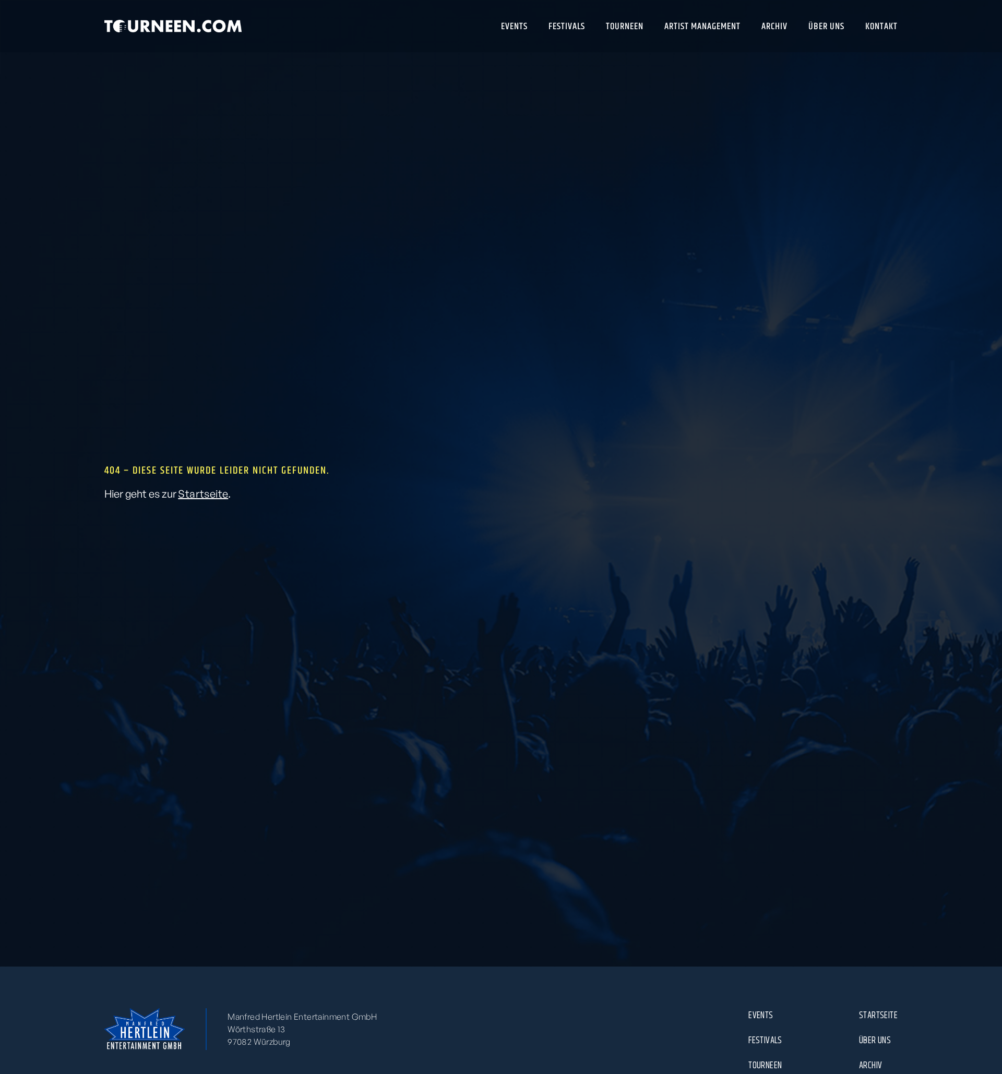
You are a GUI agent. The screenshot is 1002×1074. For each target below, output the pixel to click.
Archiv (870, 1065)
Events (760, 1015)
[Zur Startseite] (173, 26)
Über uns (875, 1040)
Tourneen (765, 1065)
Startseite (203, 493)
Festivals (765, 1040)
